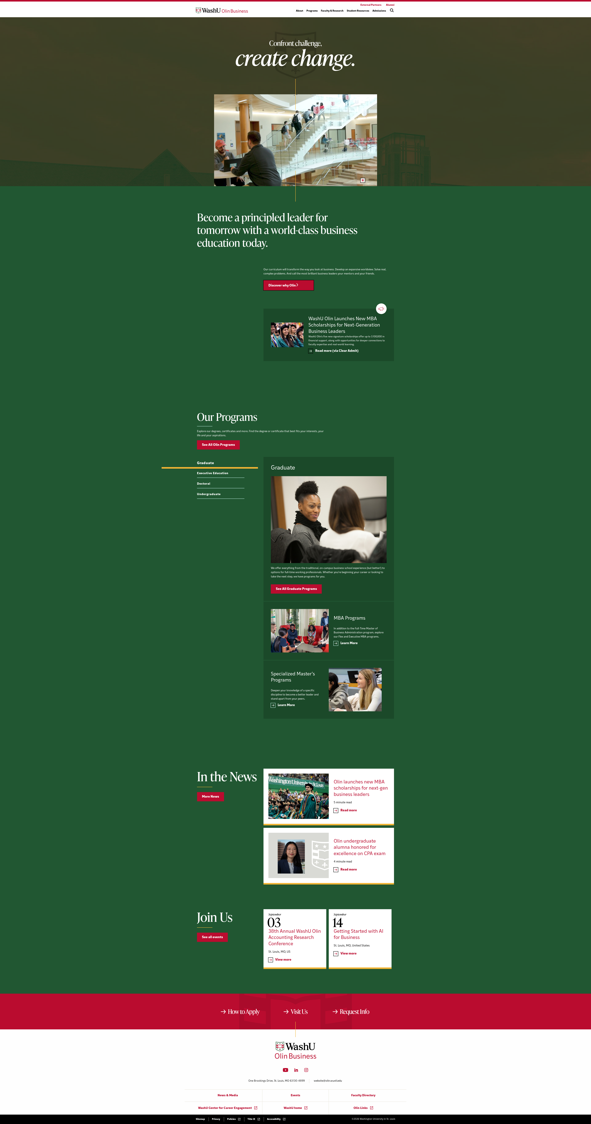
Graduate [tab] (205, 463)
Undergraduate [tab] (209, 494)
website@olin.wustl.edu (328, 1081)
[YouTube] (285, 1071)
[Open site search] (391, 10)
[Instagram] (306, 1071)
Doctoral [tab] (203, 483)
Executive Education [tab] (212, 473)
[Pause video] (363, 180)
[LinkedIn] (296, 1071)
